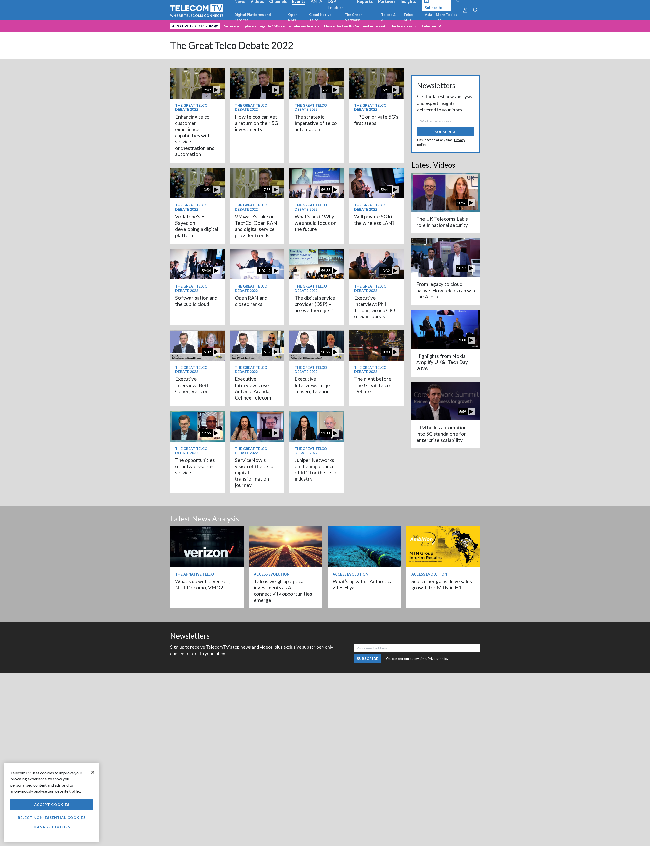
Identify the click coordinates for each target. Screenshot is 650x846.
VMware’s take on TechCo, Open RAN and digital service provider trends (256, 226)
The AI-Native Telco (194, 574)
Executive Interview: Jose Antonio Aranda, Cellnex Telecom (253, 388)
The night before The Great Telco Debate (373, 385)
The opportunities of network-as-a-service (195, 466)
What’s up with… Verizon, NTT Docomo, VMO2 (202, 584)
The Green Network (353, 17)
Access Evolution (272, 574)
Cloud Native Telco (320, 17)
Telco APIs (408, 17)
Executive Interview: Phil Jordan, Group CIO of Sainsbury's (374, 307)
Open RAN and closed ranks (251, 301)
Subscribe (445, 132)
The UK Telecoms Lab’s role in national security (442, 222)
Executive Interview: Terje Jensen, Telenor (312, 385)
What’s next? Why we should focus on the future (315, 223)
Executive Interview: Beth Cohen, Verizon (192, 385)
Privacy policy (438, 659)
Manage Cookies (51, 827)
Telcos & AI (388, 17)
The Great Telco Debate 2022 (232, 45)
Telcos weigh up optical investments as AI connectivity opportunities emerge (283, 590)
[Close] (93, 772)
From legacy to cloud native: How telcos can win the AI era (445, 290)
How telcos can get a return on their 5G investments (256, 123)
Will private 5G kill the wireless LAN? (374, 220)
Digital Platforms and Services (252, 17)
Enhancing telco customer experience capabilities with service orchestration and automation (195, 135)
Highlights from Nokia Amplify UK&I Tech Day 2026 (442, 362)
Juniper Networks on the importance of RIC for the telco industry (316, 469)
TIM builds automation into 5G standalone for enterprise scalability (441, 434)
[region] (51, 802)
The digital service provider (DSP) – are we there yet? (315, 304)
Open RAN (292, 17)
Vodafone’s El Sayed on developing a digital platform (196, 226)
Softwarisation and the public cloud (196, 301)
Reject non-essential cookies (51, 817)
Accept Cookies (52, 804)
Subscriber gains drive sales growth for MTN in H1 (441, 584)
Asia (428, 14)
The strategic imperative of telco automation (316, 123)
